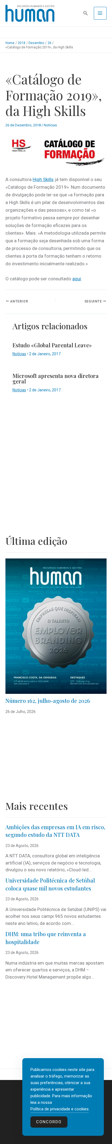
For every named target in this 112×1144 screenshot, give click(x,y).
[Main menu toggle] (100, 13)
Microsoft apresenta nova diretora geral (56, 378)
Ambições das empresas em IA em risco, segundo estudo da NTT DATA (55, 831)
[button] (85, 13)
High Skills (43, 179)
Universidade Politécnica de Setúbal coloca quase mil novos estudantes (50, 884)
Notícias (50, 125)
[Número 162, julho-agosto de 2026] (56, 626)
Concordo (49, 1121)
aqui (76, 278)
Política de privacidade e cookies (59, 1109)
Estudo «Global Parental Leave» (52, 345)
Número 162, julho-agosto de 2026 (47, 700)
